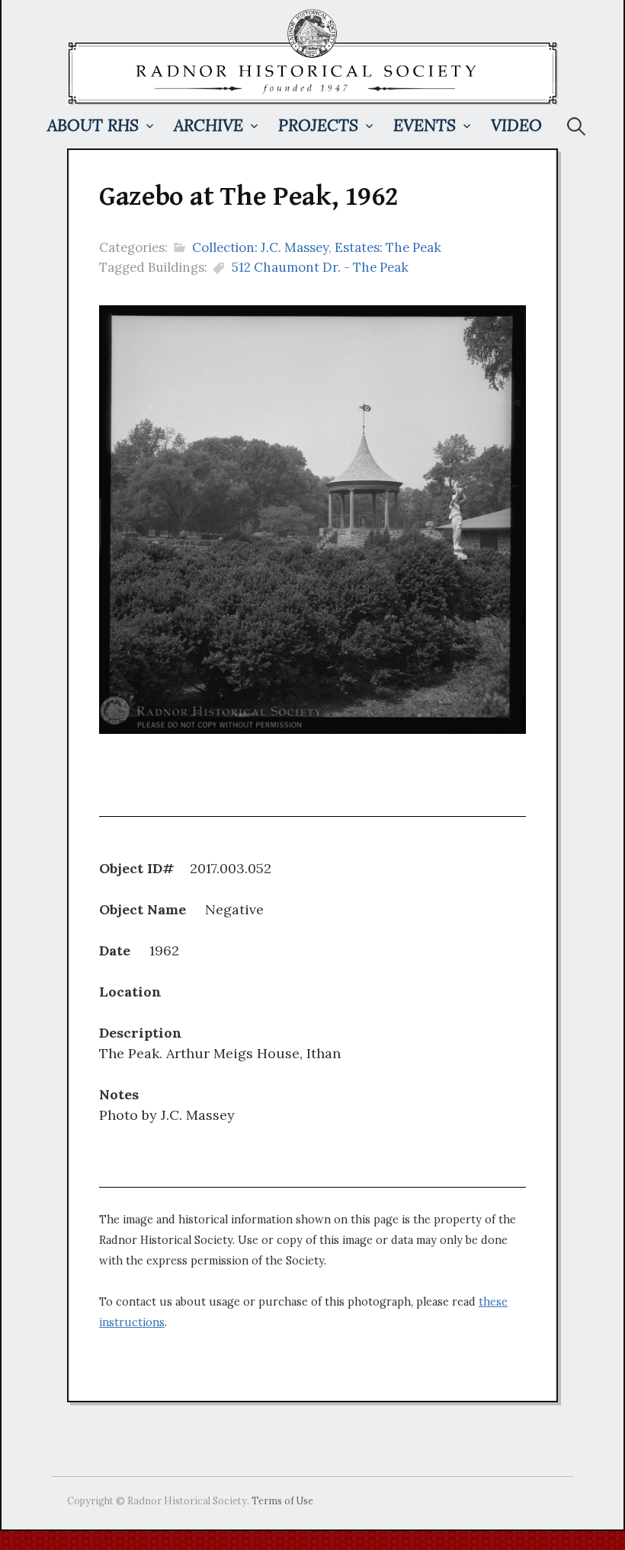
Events (424, 125)
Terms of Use (282, 1500)
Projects (318, 125)
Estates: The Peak (388, 247)
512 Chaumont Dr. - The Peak (320, 267)
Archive (208, 125)
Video (516, 125)
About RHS (93, 125)
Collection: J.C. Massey (260, 247)
